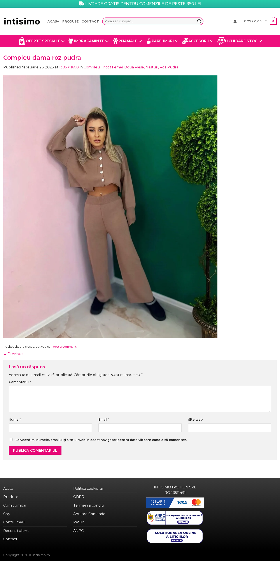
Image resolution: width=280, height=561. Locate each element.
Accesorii (198, 41)
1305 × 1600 (69, 67)
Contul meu (14, 522)
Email (103, 420)
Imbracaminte (89, 41)
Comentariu (20, 382)
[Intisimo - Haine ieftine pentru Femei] (22, 21)
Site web (195, 420)
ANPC (78, 531)
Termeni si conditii (88, 505)
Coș (6, 514)
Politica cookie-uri (88, 488)
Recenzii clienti (16, 531)
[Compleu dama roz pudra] (110, 206)
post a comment (64, 346)
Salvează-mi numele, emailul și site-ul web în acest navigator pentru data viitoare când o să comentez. (101, 440)
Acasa (53, 21)
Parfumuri (163, 41)
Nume (15, 420)
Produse (70, 21)
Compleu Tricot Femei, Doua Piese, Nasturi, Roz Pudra (131, 67)
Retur (78, 522)
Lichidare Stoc (241, 41)
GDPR (78, 497)
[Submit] (199, 21)
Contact (90, 21)
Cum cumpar (15, 505)
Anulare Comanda (89, 514)
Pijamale (128, 41)
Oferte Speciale (43, 41)
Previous (13, 354)
